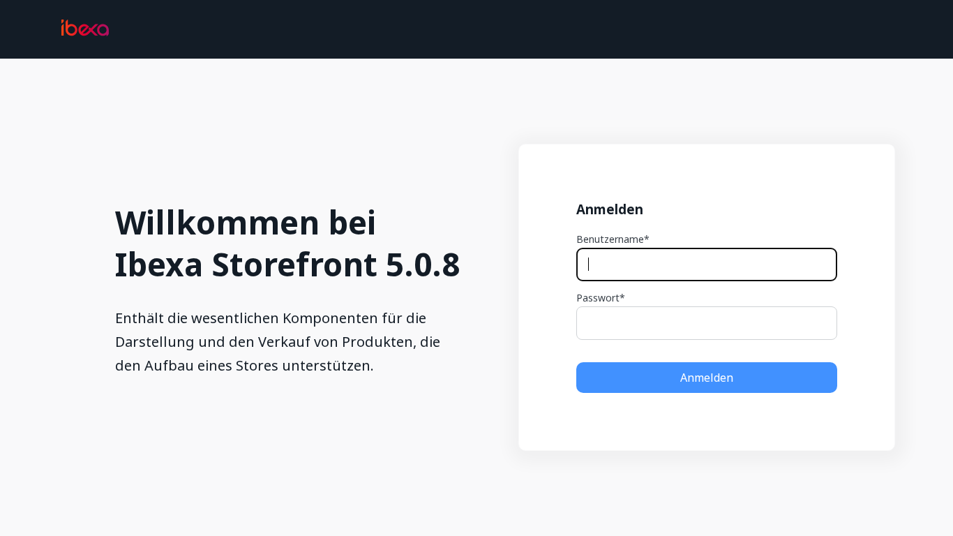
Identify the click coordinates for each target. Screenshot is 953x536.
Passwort (598, 298)
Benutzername (610, 239)
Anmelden (706, 377)
